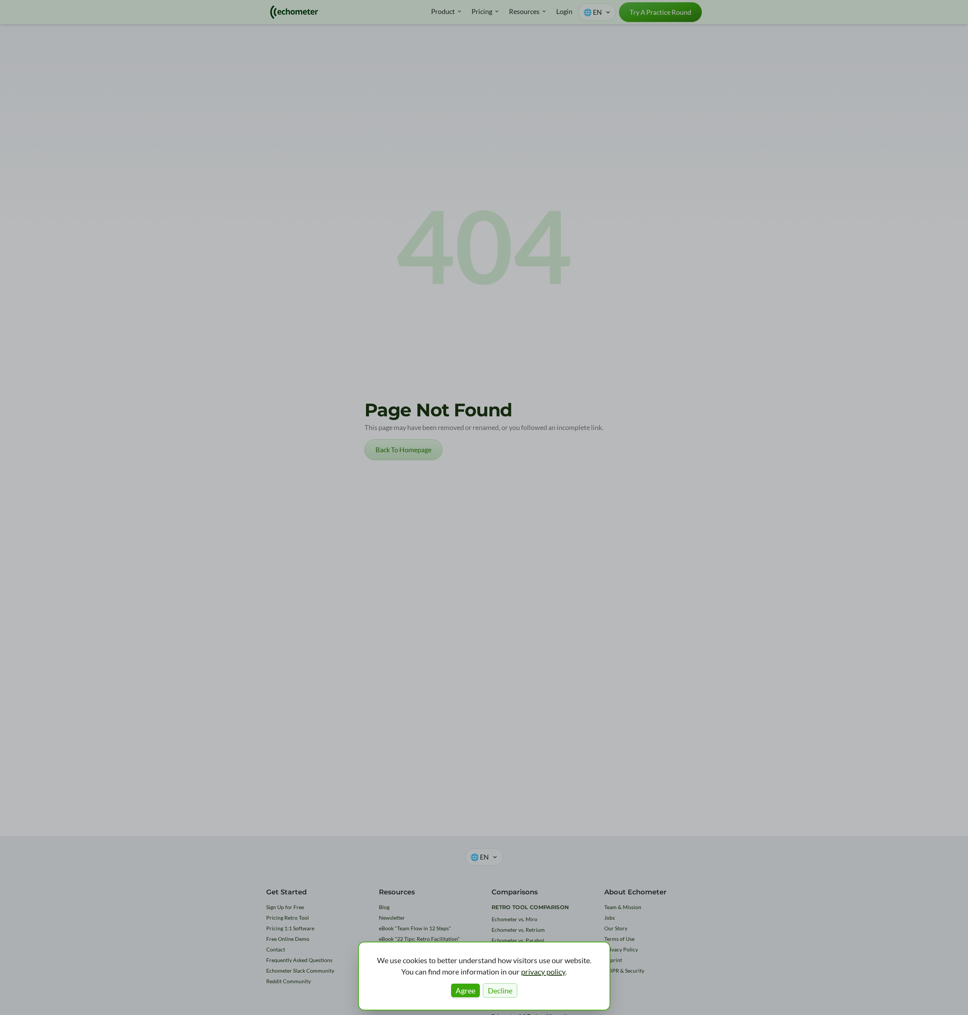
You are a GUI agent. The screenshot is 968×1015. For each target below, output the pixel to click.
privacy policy (543, 971)
